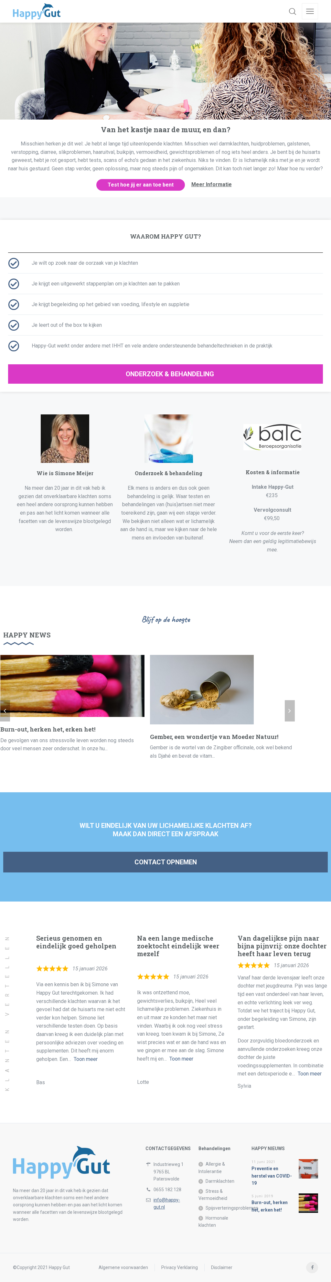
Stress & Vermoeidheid (212, 1195)
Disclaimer (221, 1267)
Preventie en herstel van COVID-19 (271, 1176)
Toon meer (86, 1059)
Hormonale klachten (213, 1221)
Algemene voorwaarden (123, 1267)
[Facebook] (312, 1267)
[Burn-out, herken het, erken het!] (72, 686)
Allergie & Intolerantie (211, 1167)
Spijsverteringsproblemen (232, 1208)
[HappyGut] (36, 11)
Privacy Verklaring (179, 1267)
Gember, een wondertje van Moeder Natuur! (214, 737)
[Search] (292, 11)
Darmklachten (220, 1181)
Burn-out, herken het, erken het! (47, 729)
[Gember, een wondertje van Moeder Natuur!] (202, 689)
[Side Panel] (310, 11)
